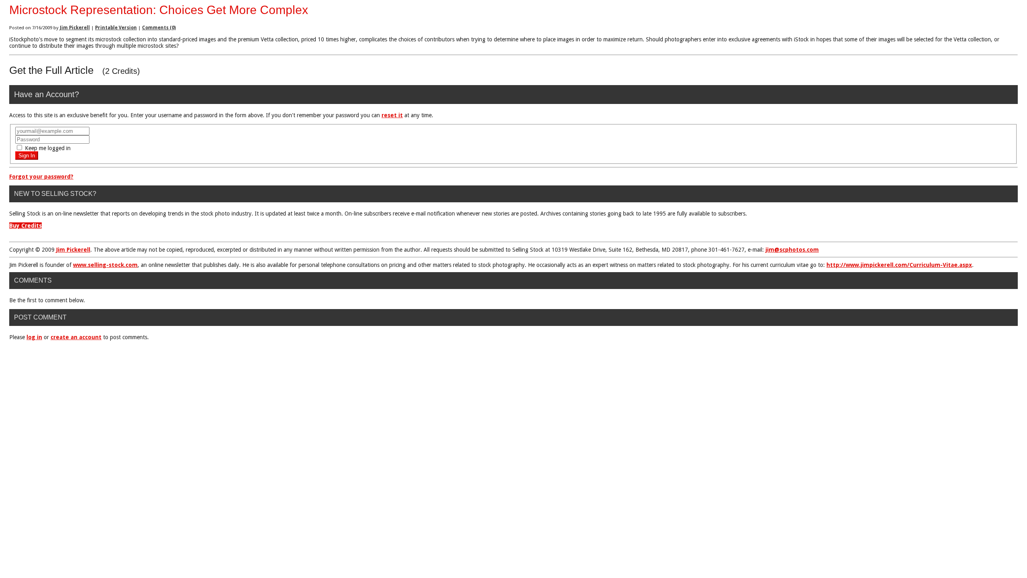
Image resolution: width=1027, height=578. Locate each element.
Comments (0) (159, 28)
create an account (76, 337)
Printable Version (116, 28)
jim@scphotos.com (792, 249)
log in (34, 337)
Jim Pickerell (75, 28)
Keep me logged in (47, 148)
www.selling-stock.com (105, 265)
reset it (392, 115)
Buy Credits (25, 225)
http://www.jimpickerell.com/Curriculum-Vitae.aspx (899, 265)
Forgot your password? (41, 176)
